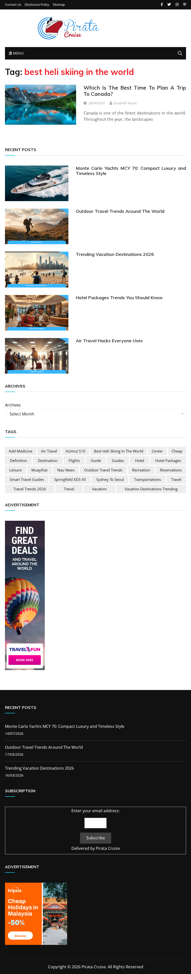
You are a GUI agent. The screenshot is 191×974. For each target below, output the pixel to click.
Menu (18, 53)
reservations (171, 469)
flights (74, 460)
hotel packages (168, 460)
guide (96, 460)
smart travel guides (27, 479)
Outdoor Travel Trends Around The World (120, 211)
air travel (49, 451)
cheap (177, 451)
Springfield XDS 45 (70, 479)
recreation (141, 469)
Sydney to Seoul (110, 479)
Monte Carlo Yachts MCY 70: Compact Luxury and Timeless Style (131, 170)
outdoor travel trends (103, 469)
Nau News (66, 469)
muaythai (39, 469)
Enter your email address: (95, 810)
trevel (69, 488)
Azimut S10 (75, 451)
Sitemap (59, 4)
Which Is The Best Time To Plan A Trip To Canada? (135, 90)
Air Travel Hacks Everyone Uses (109, 341)
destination (47, 460)
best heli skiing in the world (118, 451)
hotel (139, 460)
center (157, 451)
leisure (15, 469)
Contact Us (13, 4)
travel (176, 479)
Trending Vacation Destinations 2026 (115, 254)
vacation (99, 488)
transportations (147, 479)
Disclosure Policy (37, 4)
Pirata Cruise (108, 848)
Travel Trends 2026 (29, 488)
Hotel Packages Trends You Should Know (119, 297)
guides (118, 460)
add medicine (20, 451)
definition (18, 460)
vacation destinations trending (151, 488)
